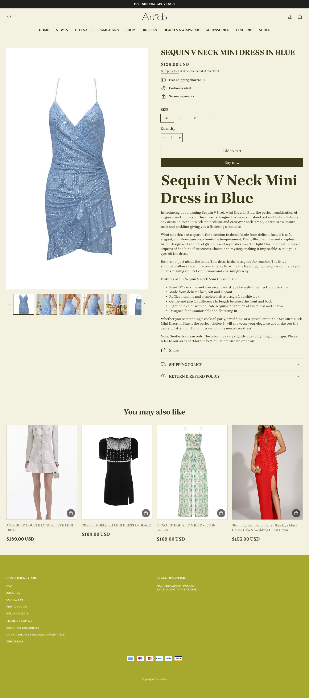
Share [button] (174, 350)
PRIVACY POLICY (17, 606)
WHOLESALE (15, 641)
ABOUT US (13, 592)
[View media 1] (23, 304)
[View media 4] (93, 304)
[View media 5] (116, 304)
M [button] (195, 118)
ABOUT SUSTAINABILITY (22, 627)
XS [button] (167, 118)
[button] (9, 17)
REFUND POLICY (17, 613)
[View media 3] (69, 304)
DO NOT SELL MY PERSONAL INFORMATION (35, 634)
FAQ (9, 585)
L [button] (208, 118)
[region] (77, 304)
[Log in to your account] (290, 17)
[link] (108, 30)
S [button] (181, 118)
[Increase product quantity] (180, 137)
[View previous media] (9, 304)
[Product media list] (77, 168)
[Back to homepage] (154, 17)
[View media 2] (46, 304)
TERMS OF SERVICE (19, 620)
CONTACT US (15, 599)
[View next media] (145, 304)
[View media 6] (139, 304)
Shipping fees (170, 71)
